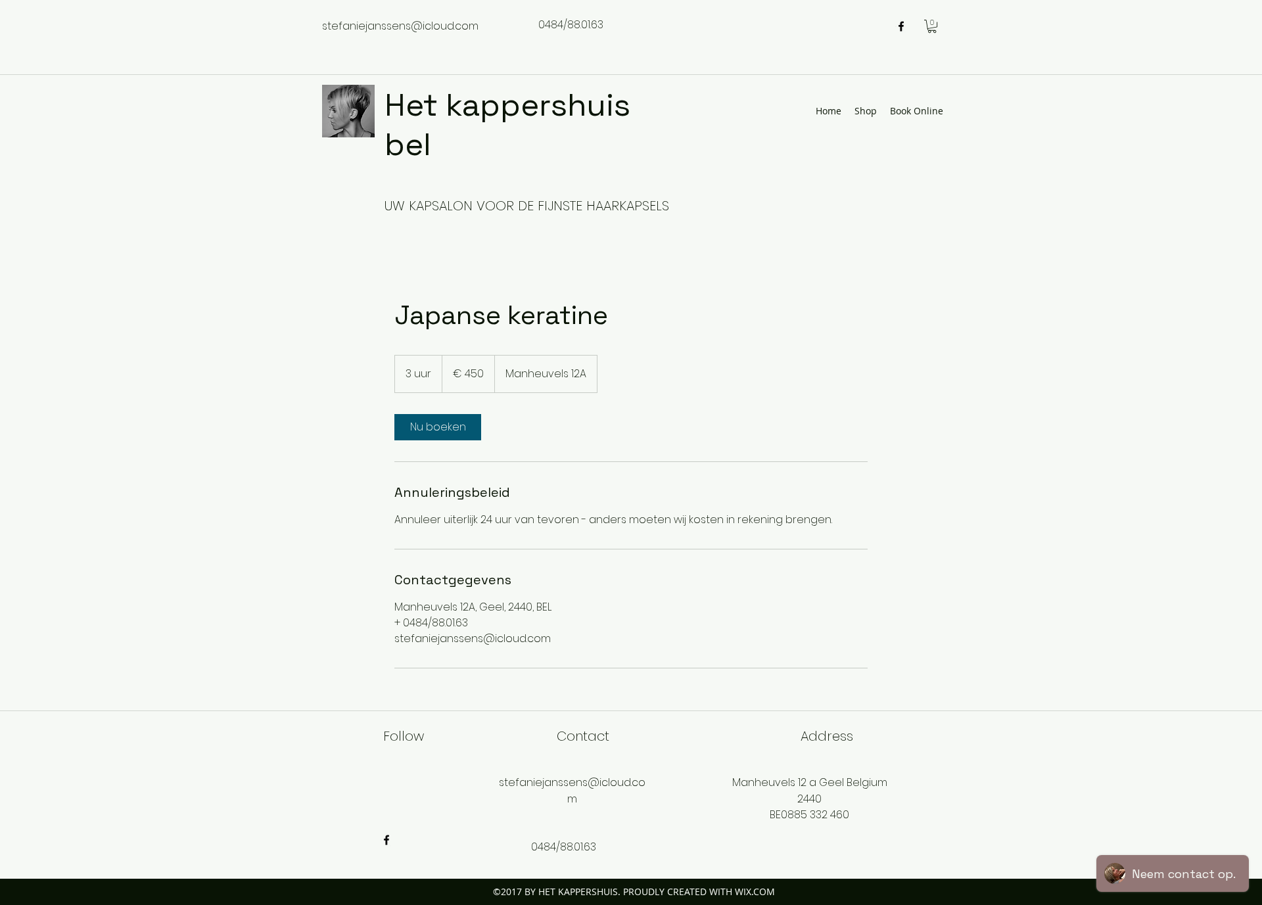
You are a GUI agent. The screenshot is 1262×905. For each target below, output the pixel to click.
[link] (437, 427)
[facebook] (901, 26)
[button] (932, 26)
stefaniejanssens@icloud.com (400, 26)
